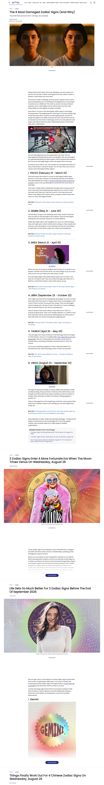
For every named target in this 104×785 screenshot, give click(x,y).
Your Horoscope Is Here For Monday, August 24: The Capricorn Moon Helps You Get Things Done (51, 440)
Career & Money (74, 2)
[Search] (90, 2)
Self (41, 2)
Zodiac (30, 2)
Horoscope (35, 2)
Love (25, 2)
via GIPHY (52, 266)
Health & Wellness (64, 2)
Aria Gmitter (13, 783)
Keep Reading (52, 575)
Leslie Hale (12, 596)
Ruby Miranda (13, 19)
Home (11, 8)
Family (44, 2)
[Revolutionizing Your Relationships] (16, 2)
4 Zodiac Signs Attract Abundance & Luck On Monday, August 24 (52, 437)
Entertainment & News (53, 2)
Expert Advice (83, 2)
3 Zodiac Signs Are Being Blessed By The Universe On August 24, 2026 (52, 433)
